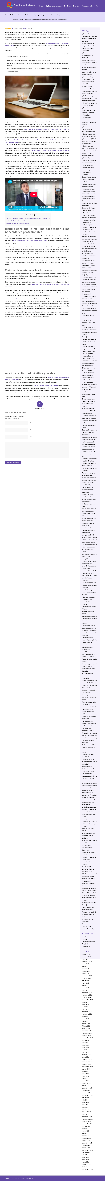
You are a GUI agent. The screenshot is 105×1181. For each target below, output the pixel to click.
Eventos (84, 937)
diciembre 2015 (87, 1143)
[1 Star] (5, 28)
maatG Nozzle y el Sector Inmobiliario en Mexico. (89, 592)
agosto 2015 (86, 1152)
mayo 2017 (85, 1105)
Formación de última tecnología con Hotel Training (88, 814)
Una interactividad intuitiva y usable (17, 223)
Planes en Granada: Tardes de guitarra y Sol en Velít (89, 659)
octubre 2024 (86, 957)
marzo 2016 (86, 1136)
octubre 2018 (86, 1064)
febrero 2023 (86, 971)
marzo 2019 (86, 1052)
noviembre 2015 (87, 1145)
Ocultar (32, 215)
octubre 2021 (86, 997)
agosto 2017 (86, 1097)
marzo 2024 (86, 959)
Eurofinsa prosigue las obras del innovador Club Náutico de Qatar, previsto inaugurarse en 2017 (89, 451)
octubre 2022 (86, 978)
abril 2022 (85, 985)
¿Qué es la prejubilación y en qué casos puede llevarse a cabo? (89, 141)
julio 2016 (85, 1128)
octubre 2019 (86, 1035)
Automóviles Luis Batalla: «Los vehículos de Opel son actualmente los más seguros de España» (89, 258)
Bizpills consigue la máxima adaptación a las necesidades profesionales (28, 218)
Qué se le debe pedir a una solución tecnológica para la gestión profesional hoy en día (34, 15)
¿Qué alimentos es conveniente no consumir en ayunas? (88, 129)
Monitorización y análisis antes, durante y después (24, 221)
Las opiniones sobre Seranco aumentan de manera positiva (89, 561)
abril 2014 (85, 1167)
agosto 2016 (86, 1126)
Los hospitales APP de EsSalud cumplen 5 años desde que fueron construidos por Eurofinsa (89, 575)
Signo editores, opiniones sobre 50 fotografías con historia (89, 730)
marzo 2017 (86, 1109)
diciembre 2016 (87, 1116)
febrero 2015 (86, 1164)
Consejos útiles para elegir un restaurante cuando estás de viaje (89, 349)
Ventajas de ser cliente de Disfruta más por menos (89, 778)
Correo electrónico (35, 430)
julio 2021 (85, 1002)
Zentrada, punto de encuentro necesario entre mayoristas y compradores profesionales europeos (89, 802)
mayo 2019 (85, 1047)
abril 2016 (85, 1133)
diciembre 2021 (87, 992)
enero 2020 (86, 1028)
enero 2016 (86, 1140)
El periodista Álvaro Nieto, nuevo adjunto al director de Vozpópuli (89, 384)
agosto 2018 (86, 1069)
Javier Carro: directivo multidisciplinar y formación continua (89, 520)
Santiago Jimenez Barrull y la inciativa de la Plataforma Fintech (89, 723)
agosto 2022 (86, 980)
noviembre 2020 (87, 1014)
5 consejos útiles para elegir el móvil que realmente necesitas (89, 186)
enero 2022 (86, 990)
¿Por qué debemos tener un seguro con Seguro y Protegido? (88, 110)
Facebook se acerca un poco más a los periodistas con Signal (89, 926)
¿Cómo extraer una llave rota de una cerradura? (88, 55)
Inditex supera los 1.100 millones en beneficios (88, 919)
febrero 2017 (86, 1112)
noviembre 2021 (87, 995)
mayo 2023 (85, 964)
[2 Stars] (7, 28)
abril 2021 (85, 1007)
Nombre (32, 423)
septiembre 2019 (87, 1038)
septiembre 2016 (87, 1124)
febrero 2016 (86, 1138)
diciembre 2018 (87, 1059)
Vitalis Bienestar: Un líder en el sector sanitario (88, 835)
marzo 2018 (86, 1081)
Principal (85, 944)
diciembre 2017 (87, 1088)
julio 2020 (85, 1016)
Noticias (84, 939)
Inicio (21, 19)
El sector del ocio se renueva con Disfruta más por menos (89, 411)
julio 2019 (85, 1043)
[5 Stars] (10, 28)
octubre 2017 (86, 1093)
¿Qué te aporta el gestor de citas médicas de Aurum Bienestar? (89, 148)
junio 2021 (85, 1004)
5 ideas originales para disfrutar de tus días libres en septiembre (89, 193)
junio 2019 (85, 1045)
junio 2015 (85, 1157)
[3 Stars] (8, 28)
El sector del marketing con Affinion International (89, 842)
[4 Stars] (9, 28)
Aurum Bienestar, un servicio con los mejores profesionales (89, 248)
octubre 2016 (86, 1121)
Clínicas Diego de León (89, 893)
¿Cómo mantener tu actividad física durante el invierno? (89, 62)
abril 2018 (85, 1078)
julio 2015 (85, 1155)
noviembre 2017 (87, 1090)
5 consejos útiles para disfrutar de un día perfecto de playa (89, 179)
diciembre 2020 (87, 1011)
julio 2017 (85, 1100)
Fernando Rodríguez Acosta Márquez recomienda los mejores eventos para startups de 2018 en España (89, 477)
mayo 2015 (85, 1159)
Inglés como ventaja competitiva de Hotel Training (89, 897)
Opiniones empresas (88, 941)
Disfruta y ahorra (87, 380)
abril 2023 (85, 966)
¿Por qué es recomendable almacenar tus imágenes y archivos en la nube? (89, 119)
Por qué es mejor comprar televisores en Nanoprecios (89, 675)
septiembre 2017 (87, 1095)
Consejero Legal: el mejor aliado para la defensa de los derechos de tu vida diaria (88, 320)
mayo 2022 (85, 983)
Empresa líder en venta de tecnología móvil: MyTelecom (89, 432)
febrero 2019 (86, 1054)
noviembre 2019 (87, 1033)
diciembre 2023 (87, 961)
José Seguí (85, 525)
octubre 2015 (86, 1148)
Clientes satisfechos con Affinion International (88, 291)
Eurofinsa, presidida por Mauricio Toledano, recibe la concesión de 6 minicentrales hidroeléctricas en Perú (89, 463)
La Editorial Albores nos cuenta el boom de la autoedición (89, 530)
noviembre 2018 (87, 1062)
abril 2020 (85, 1021)
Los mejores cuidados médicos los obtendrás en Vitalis (89, 585)
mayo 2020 (85, 1019)
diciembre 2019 (87, 1031)
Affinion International (89, 809)
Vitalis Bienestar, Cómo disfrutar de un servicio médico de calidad (89, 785)
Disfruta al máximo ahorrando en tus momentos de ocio (88, 375)
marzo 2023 (86, 969)
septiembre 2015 (87, 1150)
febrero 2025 (86, 954)
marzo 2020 (86, 1023)
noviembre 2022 (87, 976)
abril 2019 (85, 1050)
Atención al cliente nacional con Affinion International (88, 878)
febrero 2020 (86, 1026)
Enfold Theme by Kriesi (27, 1178)
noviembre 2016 (87, 1119)
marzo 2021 (86, 1009)
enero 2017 (86, 1114)
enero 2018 (86, 1085)
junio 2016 (85, 1131)
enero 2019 (86, 1057)
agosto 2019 (86, 1040)
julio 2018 (85, 1071)
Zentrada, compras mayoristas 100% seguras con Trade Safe (89, 792)
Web (31, 436)
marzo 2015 (86, 1162)
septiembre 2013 (87, 1169)
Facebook (85, 470)
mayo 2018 (85, 1076)
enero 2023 (86, 973)
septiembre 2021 (87, 1000)
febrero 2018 (86, 1083)
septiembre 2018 (87, 1066)
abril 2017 (85, 1107)
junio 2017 (85, 1102)
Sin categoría (86, 946)
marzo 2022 (86, 988)
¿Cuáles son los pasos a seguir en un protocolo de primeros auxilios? (89, 98)
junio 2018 (85, 1074)
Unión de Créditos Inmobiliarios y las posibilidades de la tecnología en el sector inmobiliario (89, 759)
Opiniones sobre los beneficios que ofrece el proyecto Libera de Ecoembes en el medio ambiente (89, 630)
